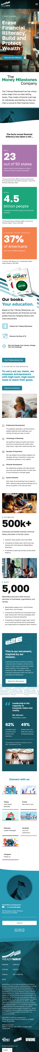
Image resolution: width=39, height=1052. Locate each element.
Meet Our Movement (16, 681)
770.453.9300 (6, 1028)
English (5, 1050)
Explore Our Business (12, 388)
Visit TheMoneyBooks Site (13, 360)
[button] (36, 4)
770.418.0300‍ (10, 1021)
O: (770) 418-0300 (13, 907)
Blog (4, 979)
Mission (5, 964)
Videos (4, 974)
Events (16, 969)
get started (18, 974)
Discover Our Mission (12, 58)
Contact (19, 923)
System (5, 969)
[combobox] (7, 1050)
